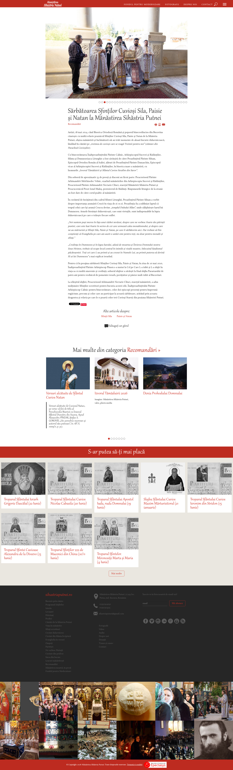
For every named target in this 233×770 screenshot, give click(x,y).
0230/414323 (105, 608)
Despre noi (190, 5)
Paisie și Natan (124, 316)
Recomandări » (143, 350)
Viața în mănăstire (54, 626)
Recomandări (74, 124)
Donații (102, 640)
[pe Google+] (170, 621)
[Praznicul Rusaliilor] (213, 701)
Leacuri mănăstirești (55, 661)
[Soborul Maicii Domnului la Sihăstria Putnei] (58, 701)
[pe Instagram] (158, 621)
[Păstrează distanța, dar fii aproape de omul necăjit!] (97, 740)
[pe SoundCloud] (164, 621)
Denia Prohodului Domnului (114, 393)
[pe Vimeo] (151, 621)
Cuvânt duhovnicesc (55, 633)
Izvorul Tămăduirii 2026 (62, 393)
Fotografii (172, 5)
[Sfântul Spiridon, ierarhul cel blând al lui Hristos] (19, 701)
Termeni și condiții (134, 765)
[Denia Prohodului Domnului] (174, 740)
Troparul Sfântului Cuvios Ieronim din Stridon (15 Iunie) (207, 503)
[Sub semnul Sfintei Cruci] (97, 701)
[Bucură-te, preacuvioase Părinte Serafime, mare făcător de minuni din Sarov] (174, 701)
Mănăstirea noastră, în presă (58, 668)
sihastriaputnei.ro (59, 595)
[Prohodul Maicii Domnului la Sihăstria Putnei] (135, 740)
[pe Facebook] (145, 621)
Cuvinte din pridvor (55, 654)
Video (101, 629)
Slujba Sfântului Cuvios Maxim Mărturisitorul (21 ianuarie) (161, 503)
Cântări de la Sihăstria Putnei (59, 622)
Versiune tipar (156, 124)
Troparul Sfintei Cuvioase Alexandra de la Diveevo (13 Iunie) (22, 554)
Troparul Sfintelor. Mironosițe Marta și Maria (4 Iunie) (115, 558)
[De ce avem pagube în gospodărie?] (213, 740)
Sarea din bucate (53, 657)
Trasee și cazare (106, 643)
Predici (49, 619)
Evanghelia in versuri (55, 640)
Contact (207, 5)
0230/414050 (105, 604)
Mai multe (116, 573)
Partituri (49, 647)
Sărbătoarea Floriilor (157, 393)
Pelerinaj (50, 615)
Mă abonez (177, 603)
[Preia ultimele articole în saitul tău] (182, 621)
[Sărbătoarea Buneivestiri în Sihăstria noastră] (19, 740)
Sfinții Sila (106, 316)
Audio (101, 633)
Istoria (48, 608)
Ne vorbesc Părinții (54, 650)
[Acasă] (53, 4)
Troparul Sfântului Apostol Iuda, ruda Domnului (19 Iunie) (115, 503)
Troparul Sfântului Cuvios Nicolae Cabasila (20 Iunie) (68, 501)
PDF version (159, 124)
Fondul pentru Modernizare (142, 5)
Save (84, 304)
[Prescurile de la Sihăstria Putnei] (135, 701)
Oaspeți (49, 643)
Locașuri (49, 612)
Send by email (163, 124)
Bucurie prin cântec (54, 601)
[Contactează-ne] (176, 621)
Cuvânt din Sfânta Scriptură (58, 636)
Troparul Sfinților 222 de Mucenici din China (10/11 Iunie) (67, 554)
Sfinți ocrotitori (53, 629)
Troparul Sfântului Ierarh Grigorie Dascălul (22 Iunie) (22, 501)
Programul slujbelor (55, 605)
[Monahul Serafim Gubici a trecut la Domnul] (58, 740)
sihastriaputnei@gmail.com (111, 614)
